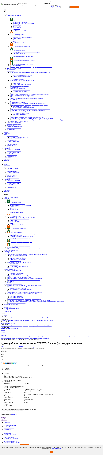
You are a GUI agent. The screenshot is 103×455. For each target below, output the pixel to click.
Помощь (3, 418)
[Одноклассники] (4, 363)
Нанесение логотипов (12, 136)
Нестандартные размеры (13, 141)
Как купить (7, 142)
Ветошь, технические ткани (81, 336)
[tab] (51, 350)
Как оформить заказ (12, 144)
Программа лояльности (13, 146)
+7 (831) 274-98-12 (55, 7)
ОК (51, 452)
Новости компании (12, 156)
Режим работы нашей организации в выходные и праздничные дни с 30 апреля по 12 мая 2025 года (26, 326)
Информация (7, 159)
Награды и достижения (13, 152)
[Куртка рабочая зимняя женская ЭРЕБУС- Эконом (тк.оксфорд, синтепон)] (20, 347)
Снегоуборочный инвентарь (33, 338)
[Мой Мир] (6, 363)
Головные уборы (33, 336)
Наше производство (9, 437)
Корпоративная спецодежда (22, 336)
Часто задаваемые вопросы (10, 441)
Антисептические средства (8, 336)
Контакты (6, 160)
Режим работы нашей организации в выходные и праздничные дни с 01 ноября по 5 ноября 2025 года (27, 320)
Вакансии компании (12, 155)
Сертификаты (7, 423)
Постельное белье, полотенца (18, 338)
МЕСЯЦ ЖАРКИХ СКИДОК (8, 323)
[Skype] (14, 363)
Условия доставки (11, 145)
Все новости (4, 315)
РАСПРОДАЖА (44, 338)
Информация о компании (13, 149)
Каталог (6, 14)
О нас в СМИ (10, 153)
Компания (3, 417)
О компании (7, 148)
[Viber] (10, 363)
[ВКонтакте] (1, 363)
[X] (8, 363)
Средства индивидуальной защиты (65, 336)
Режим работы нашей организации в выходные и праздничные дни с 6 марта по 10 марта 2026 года (26, 317)
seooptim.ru (14, 414)
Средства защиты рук (50, 336)
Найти (5, 194)
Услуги (5, 134)
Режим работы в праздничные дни (9, 328)
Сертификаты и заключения (14, 151)
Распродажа (7, 133)
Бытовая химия (7, 338)
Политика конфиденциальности (12, 442)
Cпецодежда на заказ (12, 140)
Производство (7, 157)
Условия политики (56, 448)
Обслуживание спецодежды (14, 138)
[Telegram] (16, 363)
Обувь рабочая (41, 336)
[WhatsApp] (12, 363)
